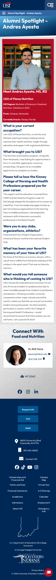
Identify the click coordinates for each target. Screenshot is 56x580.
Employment (44, 502)
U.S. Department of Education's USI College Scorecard (28, 544)
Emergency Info (43, 510)
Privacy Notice (38, 570)
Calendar (43, 496)
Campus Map (44, 478)
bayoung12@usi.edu (37, 354)
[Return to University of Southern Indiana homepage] (28, 558)
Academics (17, 496)
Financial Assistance (17, 490)
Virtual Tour (44, 484)
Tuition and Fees (17, 484)
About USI (17, 508)
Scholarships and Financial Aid (17, 478)
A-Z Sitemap (44, 490)
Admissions (17, 502)
